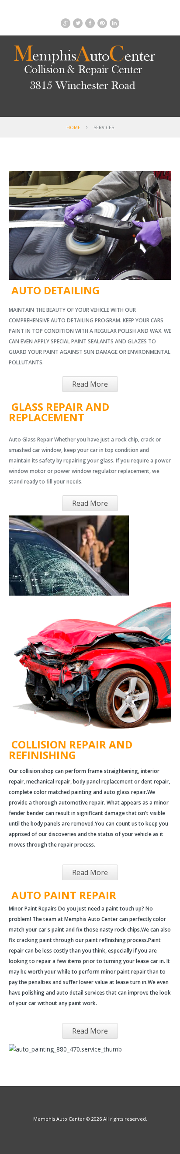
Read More (90, 384)
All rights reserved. (125, 1118)
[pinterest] (102, 23)
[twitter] (78, 23)
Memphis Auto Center (59, 1118)
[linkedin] (114, 23)
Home (73, 127)
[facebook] (90, 23)
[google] (65, 23)
